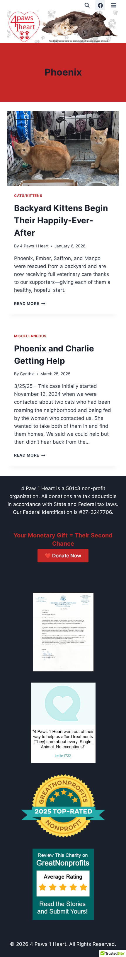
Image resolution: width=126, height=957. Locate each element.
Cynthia (27, 373)
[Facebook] (100, 5)
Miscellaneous (30, 336)
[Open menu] (113, 5)
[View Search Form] (87, 5)
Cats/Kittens (28, 195)
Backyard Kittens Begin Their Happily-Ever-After (61, 220)
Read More (29, 303)
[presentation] (63, 148)
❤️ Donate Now (63, 556)
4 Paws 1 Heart (34, 246)
